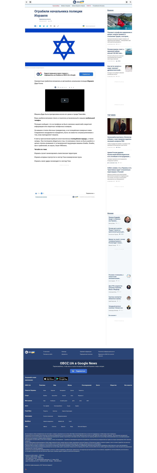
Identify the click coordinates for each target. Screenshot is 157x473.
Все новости (128, 385)
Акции (68, 406)
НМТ (88, 400)
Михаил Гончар (112, 245)
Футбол (45, 395)
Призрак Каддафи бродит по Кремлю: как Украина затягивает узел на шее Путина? (115, 219)
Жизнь (70, 385)
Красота (63, 426)
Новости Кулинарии (67, 411)
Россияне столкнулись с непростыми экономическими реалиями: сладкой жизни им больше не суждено (117, 276)
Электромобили (58, 406)
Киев (44, 390)
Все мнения (112, 315)
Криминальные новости (45, 19)
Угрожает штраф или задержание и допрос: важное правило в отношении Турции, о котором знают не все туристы (119, 34)
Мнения (110, 213)
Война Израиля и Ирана (78, 5)
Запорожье (62, 390)
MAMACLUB (61, 421)
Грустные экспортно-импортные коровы (115, 298)
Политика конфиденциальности (106, 351)
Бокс (72, 395)
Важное (110, 10)
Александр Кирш (113, 292)
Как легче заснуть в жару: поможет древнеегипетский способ (114, 68)
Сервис (77, 406)
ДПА (73, 400)
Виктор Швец (112, 223)
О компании (46, 351)
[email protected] (44, 461)
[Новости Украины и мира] (75, 197)
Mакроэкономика (62, 416)
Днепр (72, 390)
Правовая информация (85, 351)
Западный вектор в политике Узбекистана (116, 307)
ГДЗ (44, 400)
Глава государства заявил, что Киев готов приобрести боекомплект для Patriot (118, 144)
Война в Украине (65, 5)
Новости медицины (48, 421)
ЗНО (80, 400)
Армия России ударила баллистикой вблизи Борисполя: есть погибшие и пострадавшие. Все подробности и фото (118, 155)
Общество (113, 385)
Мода (71, 426)
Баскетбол (54, 395)
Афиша (45, 426)
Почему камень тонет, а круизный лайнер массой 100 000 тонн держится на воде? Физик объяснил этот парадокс (115, 51)
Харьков (53, 390)
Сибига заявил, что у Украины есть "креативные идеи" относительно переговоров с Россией (119, 170)
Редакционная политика (41, 196)
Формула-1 (80, 395)
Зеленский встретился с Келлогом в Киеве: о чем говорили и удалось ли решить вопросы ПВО (119, 139)
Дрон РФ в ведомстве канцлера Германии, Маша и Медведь (115, 287)
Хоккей (64, 395)
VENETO (89, 5)
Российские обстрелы (99, 5)
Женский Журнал (82, 426)
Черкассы (81, 390)
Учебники (52, 400)
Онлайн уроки (63, 400)
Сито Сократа (112, 281)
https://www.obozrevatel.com (79, 433)
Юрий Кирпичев (112, 301)
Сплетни (54, 426)
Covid (70, 421)
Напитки (55, 411)
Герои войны (55, 5)
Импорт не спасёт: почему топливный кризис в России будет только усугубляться (117, 241)
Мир (54, 385)
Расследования (86, 385)
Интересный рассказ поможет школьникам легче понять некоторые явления (115, 57)
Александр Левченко (113, 310)
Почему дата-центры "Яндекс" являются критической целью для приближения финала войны (116, 230)
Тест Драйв (46, 406)
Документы (64, 354)
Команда (64, 351)
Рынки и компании (48, 416)
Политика (42, 385)
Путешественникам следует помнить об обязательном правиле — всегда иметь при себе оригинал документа (119, 40)
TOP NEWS (111, 115)
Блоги (98, 385)
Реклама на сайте (47, 354)
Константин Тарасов (113, 234)
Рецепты (45, 411)
